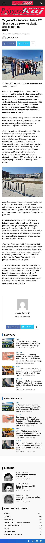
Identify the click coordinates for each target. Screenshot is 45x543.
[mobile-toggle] (4, 3)
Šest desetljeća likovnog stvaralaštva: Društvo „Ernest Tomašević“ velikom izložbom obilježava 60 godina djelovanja (29, 358)
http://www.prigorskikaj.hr (22, 316)
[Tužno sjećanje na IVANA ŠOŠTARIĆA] (8, 476)
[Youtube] (41, 541)
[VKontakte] (37, 541)
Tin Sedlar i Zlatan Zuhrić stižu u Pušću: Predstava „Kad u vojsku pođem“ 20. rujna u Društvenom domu (29, 384)
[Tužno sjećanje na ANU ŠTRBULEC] (8, 487)
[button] (42, 3)
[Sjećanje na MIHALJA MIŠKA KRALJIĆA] (8, 498)
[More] (33, 43)
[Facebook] (29, 541)
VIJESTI (5, 30)
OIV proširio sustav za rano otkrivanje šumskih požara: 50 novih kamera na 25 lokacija (28, 343)
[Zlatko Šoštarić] (4, 38)
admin (17, 479)
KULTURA (19, 352)
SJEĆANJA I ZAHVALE (22, 472)
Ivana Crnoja (19, 348)
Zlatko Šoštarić (13, 38)
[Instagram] (33, 541)
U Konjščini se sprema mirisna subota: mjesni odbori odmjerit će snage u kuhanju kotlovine (28, 371)
